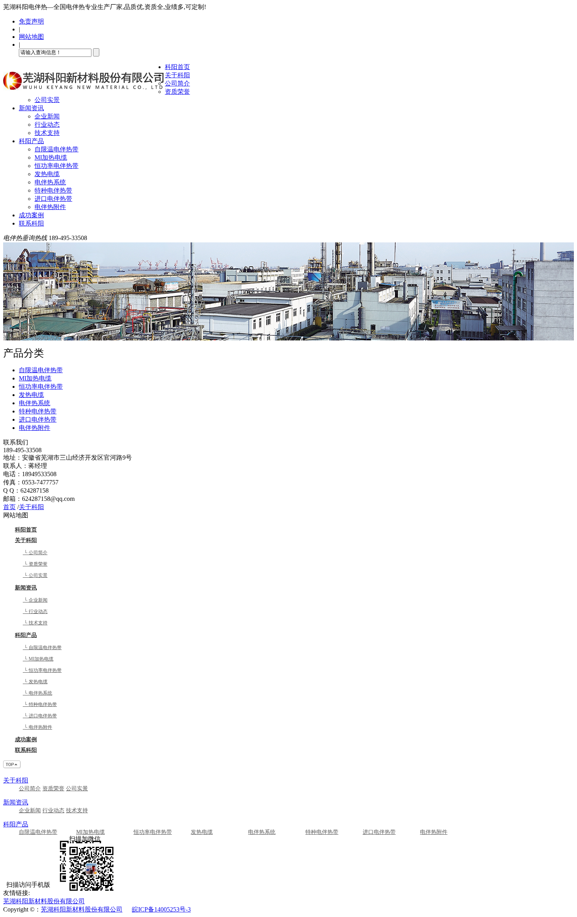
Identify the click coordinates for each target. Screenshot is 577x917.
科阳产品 (31, 141)
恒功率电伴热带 (57, 165)
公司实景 (47, 99)
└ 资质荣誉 (35, 564)
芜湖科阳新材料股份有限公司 (44, 901)
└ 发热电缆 (35, 681)
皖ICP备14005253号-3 (161, 909)
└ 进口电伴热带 (40, 716)
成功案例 (31, 215)
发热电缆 (47, 174)
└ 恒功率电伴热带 (42, 670)
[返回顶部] (12, 766)
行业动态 (47, 124)
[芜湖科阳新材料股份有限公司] (84, 92)
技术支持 (47, 132)
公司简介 (177, 83)
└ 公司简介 (35, 552)
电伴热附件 (50, 207)
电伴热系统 (50, 182)
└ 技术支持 (35, 623)
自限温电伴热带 (57, 149)
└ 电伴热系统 (37, 693)
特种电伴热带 (53, 190)
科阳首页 (177, 67)
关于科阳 (177, 75)
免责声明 (31, 21)
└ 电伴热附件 (37, 727)
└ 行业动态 (35, 611)
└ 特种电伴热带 (40, 704)
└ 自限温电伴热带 (42, 647)
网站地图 (31, 36)
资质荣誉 (177, 91)
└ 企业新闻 (35, 600)
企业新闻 (47, 116)
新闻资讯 (31, 108)
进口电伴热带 (53, 198)
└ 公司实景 (35, 575)
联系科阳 (31, 223)
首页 (9, 507)
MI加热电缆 (51, 157)
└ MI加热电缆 (38, 659)
